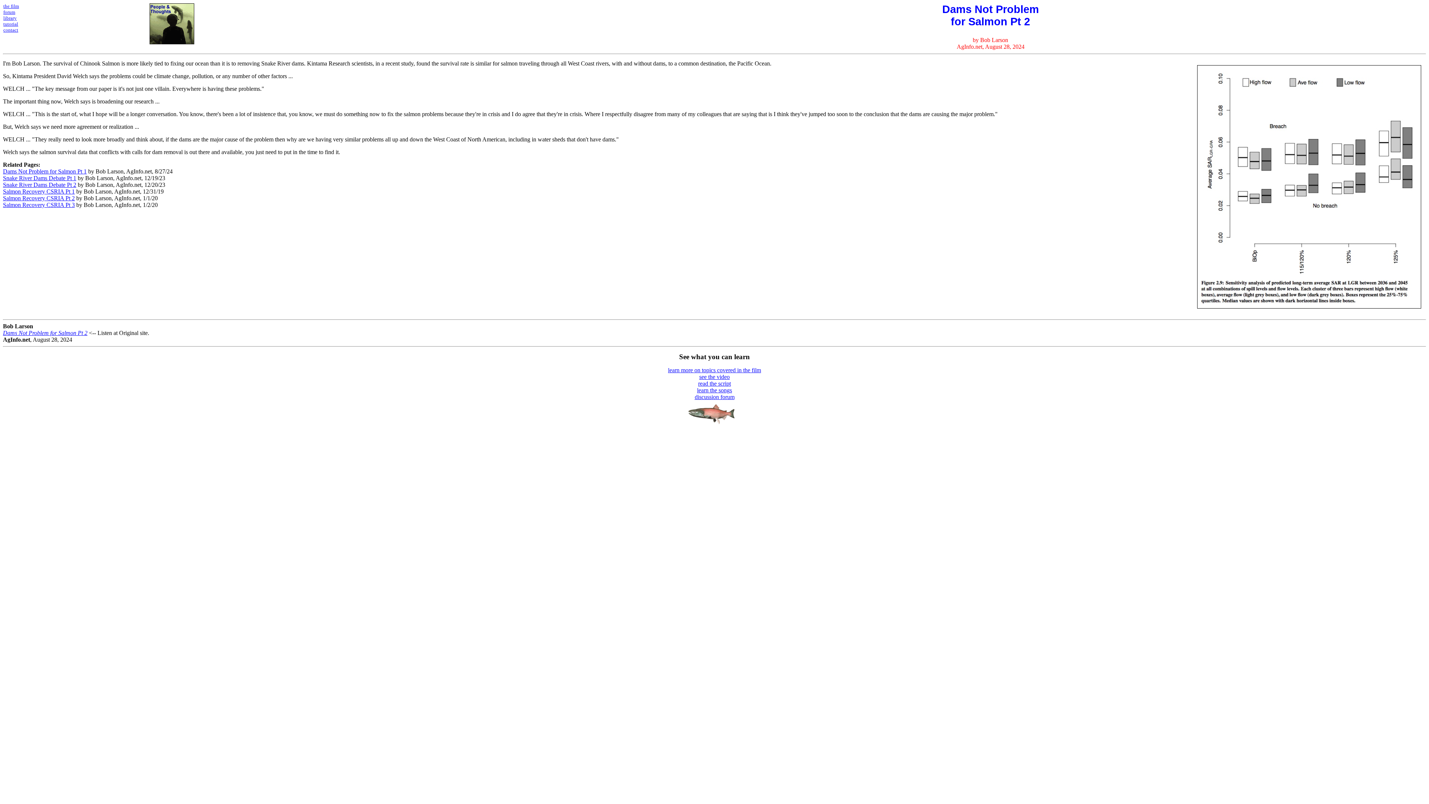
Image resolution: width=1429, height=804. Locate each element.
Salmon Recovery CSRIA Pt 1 (39, 191)
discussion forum (715, 397)
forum (9, 12)
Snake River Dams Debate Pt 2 (39, 185)
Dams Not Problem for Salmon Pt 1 (45, 171)
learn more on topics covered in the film (714, 370)
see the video (714, 377)
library (10, 18)
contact (10, 30)
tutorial (10, 24)
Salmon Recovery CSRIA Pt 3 (39, 205)
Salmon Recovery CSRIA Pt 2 (39, 198)
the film (11, 6)
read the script (714, 383)
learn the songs (714, 390)
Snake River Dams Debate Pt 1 (39, 178)
